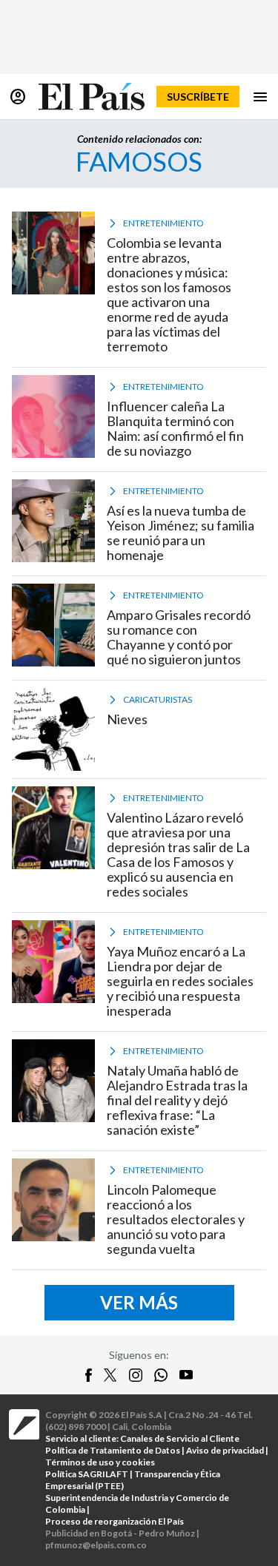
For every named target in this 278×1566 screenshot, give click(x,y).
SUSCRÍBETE (198, 96)
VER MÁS (139, 1302)
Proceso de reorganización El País (114, 1521)
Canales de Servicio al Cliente (179, 1438)
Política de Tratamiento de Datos (112, 1450)
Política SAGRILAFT (86, 1473)
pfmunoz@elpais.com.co (96, 1544)
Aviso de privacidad (225, 1450)
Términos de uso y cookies (100, 1462)
